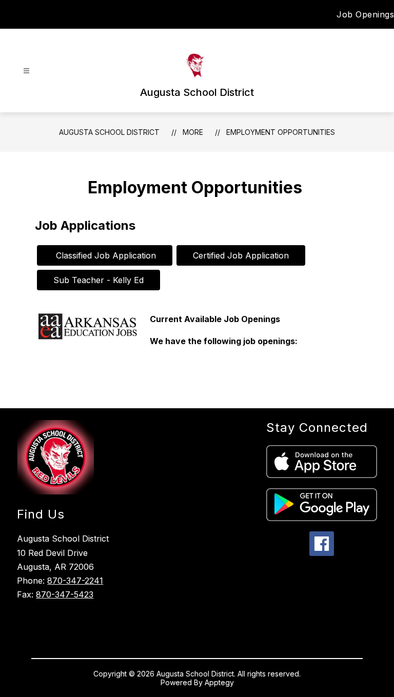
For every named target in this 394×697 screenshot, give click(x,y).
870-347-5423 (64, 594)
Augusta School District (109, 132)
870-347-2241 (75, 580)
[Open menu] (26, 71)
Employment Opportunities (280, 132)
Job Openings (365, 14)
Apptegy (219, 682)
